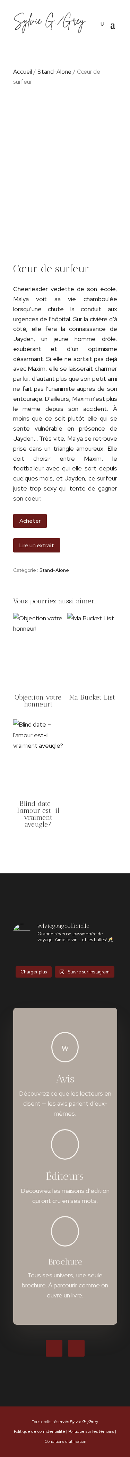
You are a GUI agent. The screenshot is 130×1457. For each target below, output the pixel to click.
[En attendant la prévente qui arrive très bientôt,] (109, 955)
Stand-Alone (54, 71)
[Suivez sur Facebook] (54, 1348)
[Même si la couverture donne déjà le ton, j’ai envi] (91, 955)
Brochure (65, 1262)
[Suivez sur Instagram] (76, 1348)
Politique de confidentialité (39, 1431)
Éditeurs (65, 1176)
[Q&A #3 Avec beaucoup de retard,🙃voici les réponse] (21, 955)
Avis (65, 1079)
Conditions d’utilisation (65, 1441)
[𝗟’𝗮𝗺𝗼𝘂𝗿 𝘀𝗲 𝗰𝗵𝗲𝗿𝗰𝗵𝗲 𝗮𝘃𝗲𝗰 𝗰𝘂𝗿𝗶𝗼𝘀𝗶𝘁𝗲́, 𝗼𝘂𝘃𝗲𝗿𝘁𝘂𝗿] (56, 955)
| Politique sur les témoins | (91, 1431)
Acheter (30, 520)
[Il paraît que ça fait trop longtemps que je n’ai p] (39, 955)
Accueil (22, 71)
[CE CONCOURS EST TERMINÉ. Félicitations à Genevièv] (74, 955)
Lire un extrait (36, 545)
